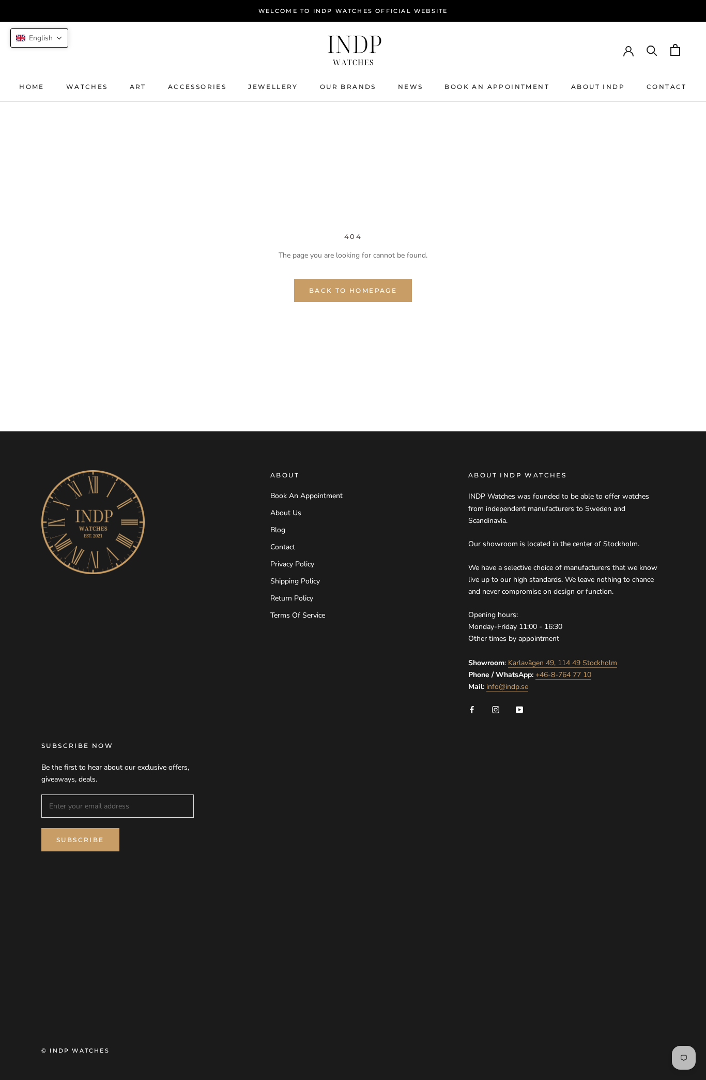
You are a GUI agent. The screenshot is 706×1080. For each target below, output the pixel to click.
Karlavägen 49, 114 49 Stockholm (562, 663)
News (410, 87)
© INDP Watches (75, 1050)
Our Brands (348, 87)
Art (138, 87)
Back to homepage (353, 290)
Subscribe (80, 840)
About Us (285, 513)
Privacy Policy (292, 564)
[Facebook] (471, 709)
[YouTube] (519, 709)
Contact (667, 87)
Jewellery (273, 87)
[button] (39, 38)
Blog (277, 530)
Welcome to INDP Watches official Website (353, 10)
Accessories (197, 87)
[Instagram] (495, 709)
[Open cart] (675, 50)
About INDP (598, 87)
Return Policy (291, 598)
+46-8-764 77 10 (563, 675)
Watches (87, 87)
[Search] (652, 49)
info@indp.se (507, 687)
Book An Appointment (496, 87)
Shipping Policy (295, 581)
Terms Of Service (297, 615)
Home (31, 87)
